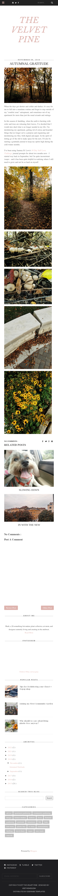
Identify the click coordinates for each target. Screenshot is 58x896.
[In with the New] (29, 508)
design (8, 817)
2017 (10, 775)
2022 (10, 747)
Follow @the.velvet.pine (29, 671)
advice (8, 813)
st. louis (31, 826)
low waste (10, 826)
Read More (29, 632)
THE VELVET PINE (29, 29)
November (14, 763)
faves (40, 817)
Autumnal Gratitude (17, 767)
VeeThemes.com (29, 888)
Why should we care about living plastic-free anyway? (34, 722)
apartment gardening (22, 813)
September (14, 771)
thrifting (9, 831)
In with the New (29, 524)
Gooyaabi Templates (36, 892)
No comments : (11, 441)
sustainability (43, 826)
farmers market (20, 817)
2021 (10, 751)
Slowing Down (29, 490)
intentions (31, 822)
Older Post (47, 607)
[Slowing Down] (29, 468)
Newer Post (11, 607)
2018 (10, 759)
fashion (32, 817)
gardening (10, 822)
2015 (10, 783)
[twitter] (16, 3)
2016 (10, 779)
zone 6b (9, 835)
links (46, 822)
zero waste (40, 831)
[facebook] (19, 3)
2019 (10, 755)
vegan (30, 831)
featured (48, 817)
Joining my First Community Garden (36, 703)
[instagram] (13, 3)
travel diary (20, 831)
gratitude (20, 822)
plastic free (21, 826)
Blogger (33, 851)
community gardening (42, 813)
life (39, 822)
